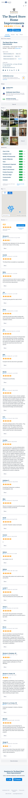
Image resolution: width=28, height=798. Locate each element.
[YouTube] (5, 70)
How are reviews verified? (21, 228)
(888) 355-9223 (8, 793)
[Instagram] (18, 70)
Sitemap (14, 791)
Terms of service (14, 790)
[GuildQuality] (6, 2)
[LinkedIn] (12, 70)
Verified (5, 237)
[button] (20, 212)
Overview (7, 34)
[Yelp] (9, 70)
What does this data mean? (20, 184)
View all (23, 141)
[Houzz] (7, 70)
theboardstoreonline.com (9, 67)
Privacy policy (21, 790)
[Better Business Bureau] (16, 70)
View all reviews (14, 761)
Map (17, 34)
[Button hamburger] (26, 2)
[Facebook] (3, 70)
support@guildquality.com (18, 793)
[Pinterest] (14, 70)
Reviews (13, 34)
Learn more (5, 79)
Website (18, 30)
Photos (21, 34)
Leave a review (20, 225)
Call (11, 30)
